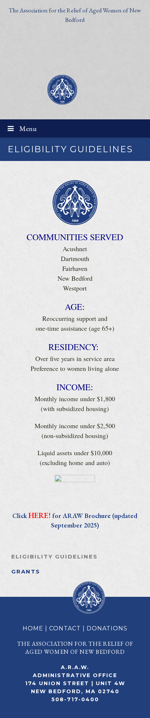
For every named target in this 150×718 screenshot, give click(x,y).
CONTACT (65, 628)
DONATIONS (107, 628)
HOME (33, 628)
